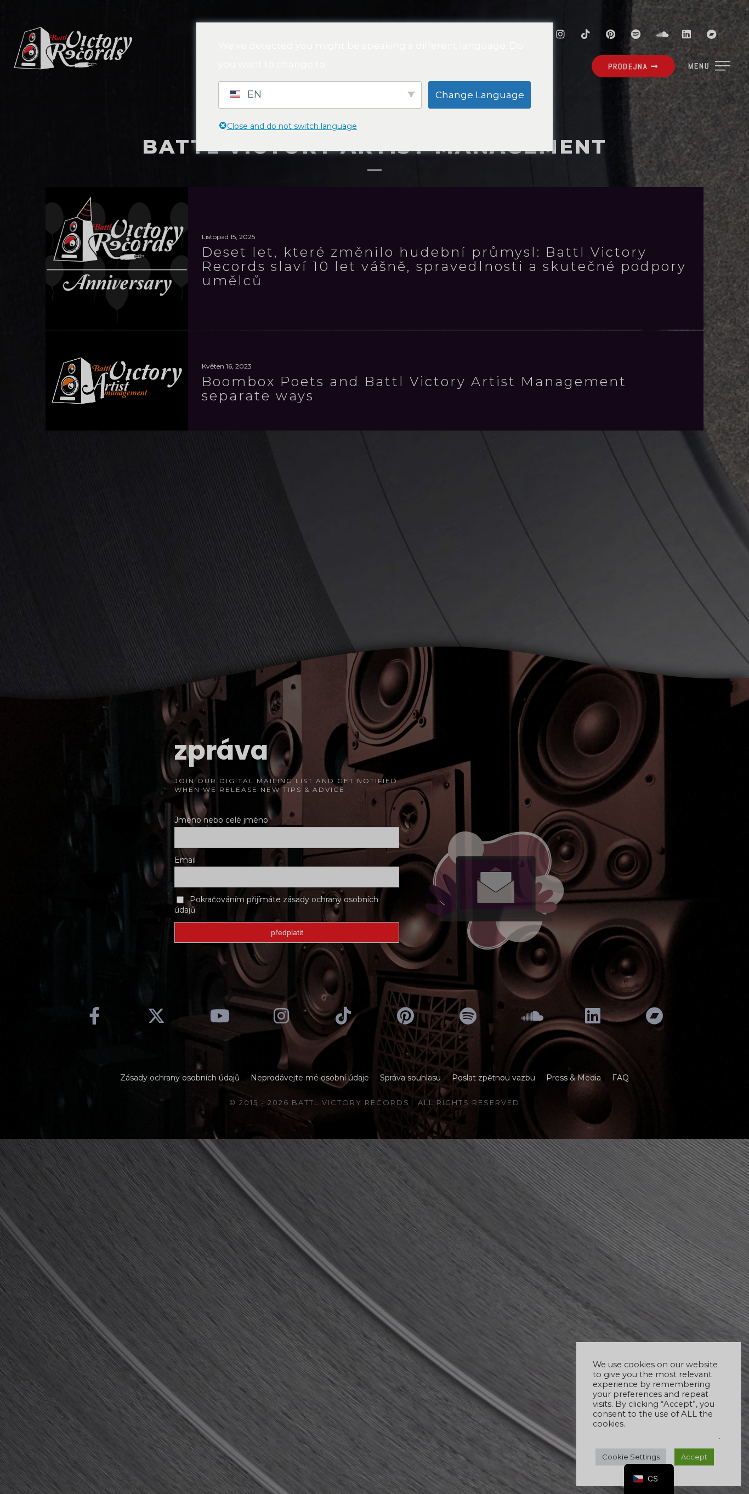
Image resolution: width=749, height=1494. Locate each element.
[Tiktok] (585, 34)
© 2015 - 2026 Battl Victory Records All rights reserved (374, 1102)
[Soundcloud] (661, 34)
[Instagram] (560, 34)
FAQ (620, 1078)
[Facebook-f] (94, 1015)
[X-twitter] (156, 1015)
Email (185, 860)
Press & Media (573, 1078)
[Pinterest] (611, 34)
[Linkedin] (686, 34)
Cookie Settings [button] (631, 1456)
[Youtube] (218, 1015)
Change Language (479, 94)
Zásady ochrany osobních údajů (180, 1078)
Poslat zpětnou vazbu (493, 1078)
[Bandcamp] (712, 34)
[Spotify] (636, 34)
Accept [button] (694, 1456)
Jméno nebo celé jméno (221, 820)
